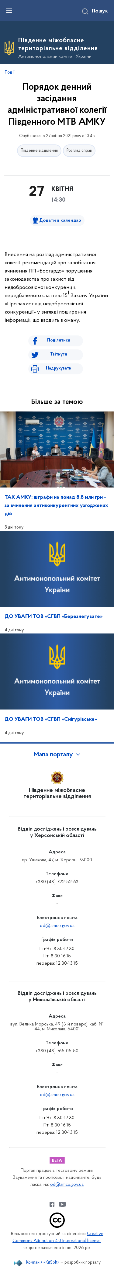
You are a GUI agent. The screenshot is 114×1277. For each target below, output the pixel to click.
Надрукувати (58, 368)
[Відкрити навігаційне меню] (9, 11)
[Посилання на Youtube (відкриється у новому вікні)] (62, 1204)
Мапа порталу (53, 754)
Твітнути (58, 354)
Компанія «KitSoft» (43, 1262)
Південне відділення (39, 150)
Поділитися (58, 340)
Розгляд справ (79, 150)
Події (10, 73)
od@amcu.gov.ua (57, 925)
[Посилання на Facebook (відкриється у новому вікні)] (52, 1204)
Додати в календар (60, 220)
